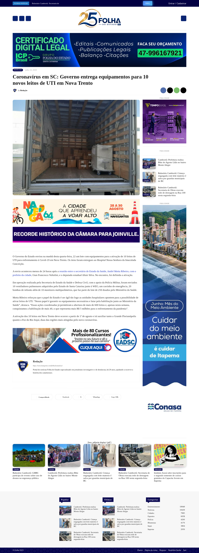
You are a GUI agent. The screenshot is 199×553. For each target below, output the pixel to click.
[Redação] (15, 90)
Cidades (146, 167)
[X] (28, 18)
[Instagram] (21, 18)
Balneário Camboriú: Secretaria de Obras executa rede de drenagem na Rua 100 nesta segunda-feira (171, 191)
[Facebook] (15, 18)
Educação (158, 469)
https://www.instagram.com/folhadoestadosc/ (48, 366)
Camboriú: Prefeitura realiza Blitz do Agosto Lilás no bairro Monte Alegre (172, 162)
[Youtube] (42, 377)
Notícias (18, 70)
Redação (23, 90)
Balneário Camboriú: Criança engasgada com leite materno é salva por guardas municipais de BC (172, 177)
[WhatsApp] (177, 90)
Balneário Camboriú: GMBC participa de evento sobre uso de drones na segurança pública (27, 475)
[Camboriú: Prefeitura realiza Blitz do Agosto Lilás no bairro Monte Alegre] (149, 163)
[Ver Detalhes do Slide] (76, 340)
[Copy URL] (183, 90)
